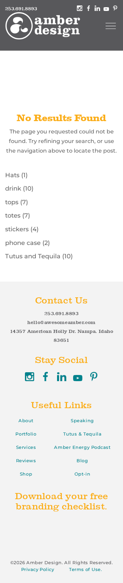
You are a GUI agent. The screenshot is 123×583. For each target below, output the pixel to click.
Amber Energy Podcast (82, 447)
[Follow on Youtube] (77, 376)
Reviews (26, 460)
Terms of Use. (85, 569)
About (25, 420)
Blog (82, 460)
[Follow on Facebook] (45, 376)
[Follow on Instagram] (29, 376)
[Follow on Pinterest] (93, 376)
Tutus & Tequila (82, 434)
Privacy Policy (37, 569)
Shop (26, 474)
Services (26, 447)
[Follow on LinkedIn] (61, 376)
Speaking (82, 420)
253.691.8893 (61, 313)
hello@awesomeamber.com (61, 322)
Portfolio (25, 434)
